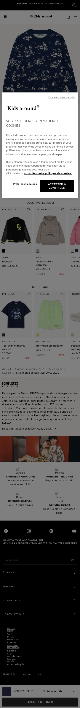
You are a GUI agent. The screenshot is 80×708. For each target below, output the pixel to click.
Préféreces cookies (25, 184)
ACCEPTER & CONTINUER (57, 186)
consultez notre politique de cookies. (48, 173)
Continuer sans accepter (61, 97)
